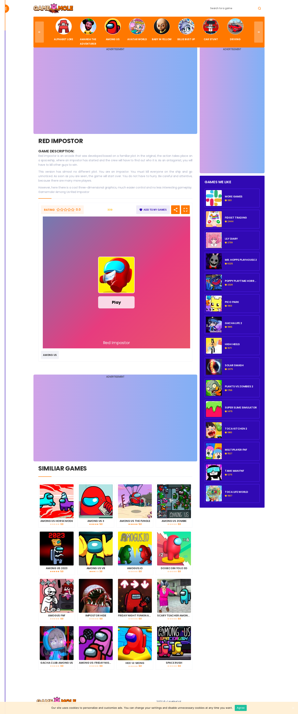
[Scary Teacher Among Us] (174, 596)
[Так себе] (62, 209)
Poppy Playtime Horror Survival (241, 281)
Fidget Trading (236, 217)
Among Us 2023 (56, 568)
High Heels (232, 344)
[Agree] (293, 708)
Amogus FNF (56, 615)
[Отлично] (73, 209)
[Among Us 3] (96, 501)
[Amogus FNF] (57, 596)
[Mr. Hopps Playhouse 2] (214, 267)
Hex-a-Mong (134, 663)
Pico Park (232, 302)
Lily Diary (231, 238)
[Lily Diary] (214, 246)
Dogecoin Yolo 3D (174, 568)
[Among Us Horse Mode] (57, 501)
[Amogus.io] (135, 548)
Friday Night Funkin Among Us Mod (135, 615)
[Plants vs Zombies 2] (214, 394)
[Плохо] (58, 209)
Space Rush (174, 662)
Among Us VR (96, 568)
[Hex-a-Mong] (135, 643)
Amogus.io (135, 568)
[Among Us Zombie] (174, 501)
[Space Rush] (174, 643)
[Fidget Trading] (214, 204)
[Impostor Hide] (96, 596)
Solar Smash (234, 365)
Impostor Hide (95, 615)
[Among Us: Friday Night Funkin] (96, 643)
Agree (241, 707)
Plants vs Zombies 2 (239, 386)
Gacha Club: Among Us (56, 662)
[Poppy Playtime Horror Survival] (214, 288)
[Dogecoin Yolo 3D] (174, 548)
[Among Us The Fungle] (135, 501)
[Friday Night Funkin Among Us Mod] (135, 596)
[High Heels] (214, 351)
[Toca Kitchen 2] (214, 436)
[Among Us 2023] (57, 548)
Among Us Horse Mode (56, 521)
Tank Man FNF (234, 471)
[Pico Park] (214, 309)
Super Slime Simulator (241, 407)
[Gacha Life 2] (214, 330)
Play (116, 302)
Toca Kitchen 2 (236, 428)
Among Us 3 (95, 521)
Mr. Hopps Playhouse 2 (241, 260)
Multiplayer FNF (236, 449)
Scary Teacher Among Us (174, 615)
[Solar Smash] (214, 372)
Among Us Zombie (174, 521)
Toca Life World (236, 492)
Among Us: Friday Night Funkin (96, 662)
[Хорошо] (69, 209)
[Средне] (65, 209)
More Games (233, 196)
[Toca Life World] (214, 499)
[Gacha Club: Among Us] (57, 643)
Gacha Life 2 (233, 323)
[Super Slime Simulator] (214, 415)
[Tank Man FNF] (214, 478)
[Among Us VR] (96, 548)
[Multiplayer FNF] (214, 457)
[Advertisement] (115, 92)
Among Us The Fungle (135, 521)
